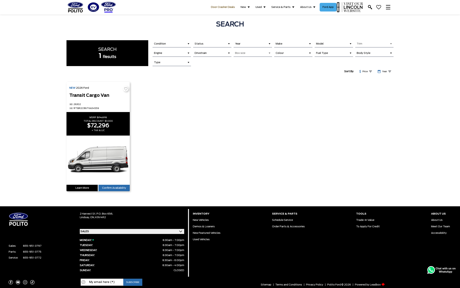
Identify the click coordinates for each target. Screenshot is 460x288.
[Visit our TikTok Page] (32, 282)
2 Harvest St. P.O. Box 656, (96, 214)
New (243, 7)
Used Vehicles (201, 239)
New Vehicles (201, 220)
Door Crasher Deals (223, 7)
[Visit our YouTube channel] (18, 282)
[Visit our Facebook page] (11, 282)
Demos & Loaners (204, 226)
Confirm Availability (114, 188)
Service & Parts (281, 7)
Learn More (82, 188)
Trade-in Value (365, 220)
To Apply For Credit (368, 226)
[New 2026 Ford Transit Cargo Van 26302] (98, 160)
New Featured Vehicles (206, 233)
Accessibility (439, 233)
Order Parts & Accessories (288, 226)
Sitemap (266, 285)
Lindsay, (85, 217)
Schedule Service (282, 220)
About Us (306, 7)
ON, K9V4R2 (98, 217)
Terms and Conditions (288, 285)
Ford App (328, 7)
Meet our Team (440, 226)
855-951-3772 (32, 258)
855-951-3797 (32, 246)
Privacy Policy (314, 285)
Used (259, 7)
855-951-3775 (32, 252)
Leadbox (375, 285)
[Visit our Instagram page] (25, 282)
